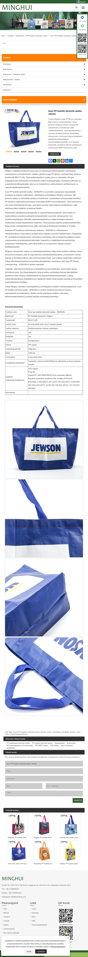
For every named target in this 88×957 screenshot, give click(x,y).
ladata (5, 925)
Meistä (6, 913)
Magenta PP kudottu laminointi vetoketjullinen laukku (18, 837)
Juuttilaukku (11, 748)
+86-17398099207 (12, 889)
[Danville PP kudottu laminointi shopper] (70, 824)
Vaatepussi (7, 90)
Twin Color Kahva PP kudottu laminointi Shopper (18, 864)
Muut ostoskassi (67, 745)
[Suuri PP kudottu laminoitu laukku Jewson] (24, 129)
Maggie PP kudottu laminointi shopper (44, 837)
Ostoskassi (20, 36)
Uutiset (6, 921)
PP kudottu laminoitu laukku (37, 36)
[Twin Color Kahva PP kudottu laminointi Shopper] (18, 851)
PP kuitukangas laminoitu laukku (18, 743)
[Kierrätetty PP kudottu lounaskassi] (44, 851)
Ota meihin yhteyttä (11, 933)
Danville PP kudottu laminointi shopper (70, 837)
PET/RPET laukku (41, 745)
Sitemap (35, 913)
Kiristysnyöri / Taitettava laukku (14, 74)
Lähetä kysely (54, 154)
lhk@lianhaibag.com (18, 897)
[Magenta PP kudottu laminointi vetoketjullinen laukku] (18, 824)
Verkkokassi (7, 85)
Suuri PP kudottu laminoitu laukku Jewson (66, 36)
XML (33, 921)
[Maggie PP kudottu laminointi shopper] (44, 824)
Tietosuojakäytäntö (57, 947)
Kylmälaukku (7, 69)
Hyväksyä (40, 951)
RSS (34, 917)
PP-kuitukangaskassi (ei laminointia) (20, 745)
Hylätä (29, 951)
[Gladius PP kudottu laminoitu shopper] (70, 851)
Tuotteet (10, 36)
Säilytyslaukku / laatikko (11, 79)
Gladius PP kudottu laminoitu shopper (70, 864)
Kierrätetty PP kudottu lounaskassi (44, 864)
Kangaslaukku (60, 743)
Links (34, 909)
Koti (3, 36)
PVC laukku (54, 745)
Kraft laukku (71, 743)
